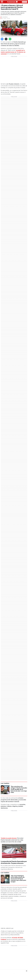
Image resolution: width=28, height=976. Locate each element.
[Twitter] (6, 39)
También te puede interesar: (9, 838)
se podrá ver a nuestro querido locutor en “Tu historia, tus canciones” (13, 52)
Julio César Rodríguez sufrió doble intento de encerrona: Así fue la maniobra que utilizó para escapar (18, 878)
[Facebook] (2, 39)
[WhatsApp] (10, 39)
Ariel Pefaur (5, 16)
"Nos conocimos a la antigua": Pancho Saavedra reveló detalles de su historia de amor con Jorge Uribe (19, 789)
